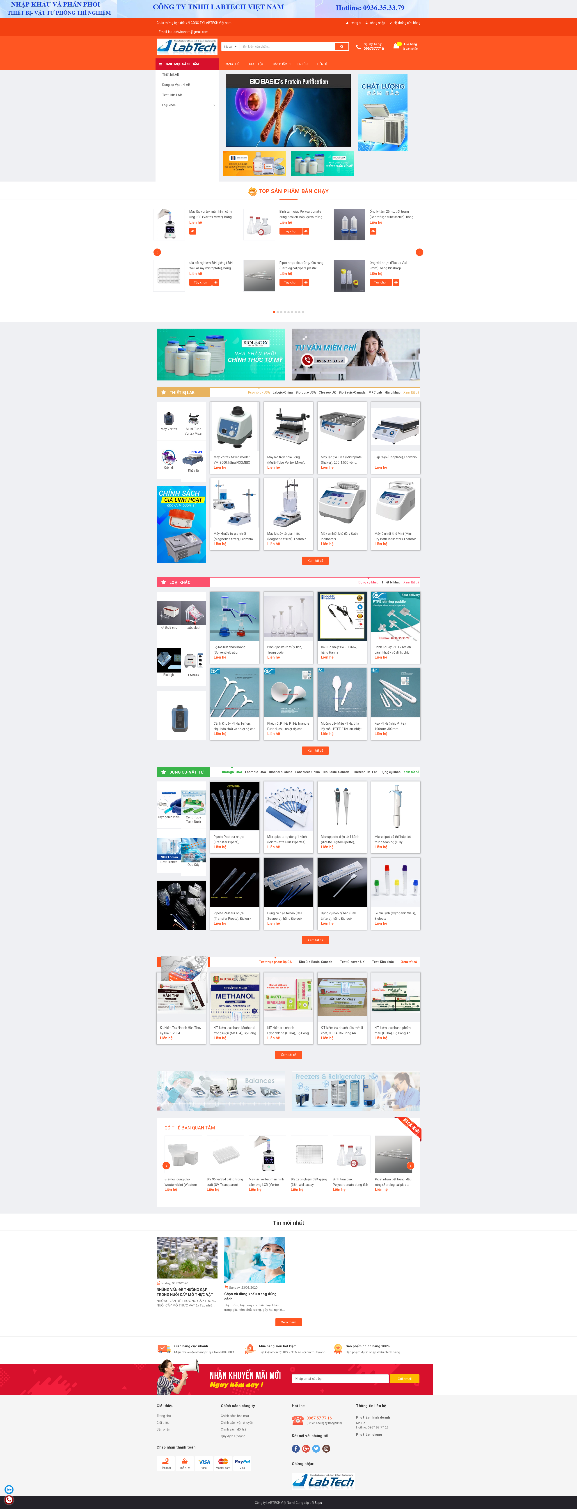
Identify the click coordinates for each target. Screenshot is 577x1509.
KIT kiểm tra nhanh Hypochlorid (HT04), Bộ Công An (234, 1033)
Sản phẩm (164, 1429)
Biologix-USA (306, 392)
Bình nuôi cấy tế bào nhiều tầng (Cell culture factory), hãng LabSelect (392, 275)
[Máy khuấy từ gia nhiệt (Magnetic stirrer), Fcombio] (234, 503)
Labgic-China (283, 392)
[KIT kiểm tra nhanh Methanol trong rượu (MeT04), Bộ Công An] (181, 997)
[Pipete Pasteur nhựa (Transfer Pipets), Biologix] (234, 882)
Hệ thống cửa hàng (407, 23)
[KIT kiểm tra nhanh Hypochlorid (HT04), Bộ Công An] (234, 997)
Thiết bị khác (391, 582)
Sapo (318, 1502)
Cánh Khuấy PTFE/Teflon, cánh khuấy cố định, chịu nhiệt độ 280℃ (393, 652)
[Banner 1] (389, 112)
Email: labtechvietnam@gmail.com (183, 32)
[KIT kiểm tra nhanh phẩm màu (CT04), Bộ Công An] (342, 997)
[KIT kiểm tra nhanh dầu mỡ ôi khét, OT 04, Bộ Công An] (288, 997)
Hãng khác (393, 392)
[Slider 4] (288, 108)
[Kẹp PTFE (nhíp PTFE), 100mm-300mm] (395, 692)
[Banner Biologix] (181, 905)
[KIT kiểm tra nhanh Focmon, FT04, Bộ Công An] (395, 997)
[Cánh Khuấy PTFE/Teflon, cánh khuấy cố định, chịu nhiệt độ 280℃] (395, 616)
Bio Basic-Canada (352, 392)
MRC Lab (375, 392)
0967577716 (374, 48)
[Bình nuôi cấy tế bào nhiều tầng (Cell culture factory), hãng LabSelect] (349, 283)
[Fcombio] (181, 715)
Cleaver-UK (327, 392)
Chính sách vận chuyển (237, 1422)
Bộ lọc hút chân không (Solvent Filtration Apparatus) (229, 652)
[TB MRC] (356, 1091)
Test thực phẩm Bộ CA (275, 962)
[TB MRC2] (221, 1091)
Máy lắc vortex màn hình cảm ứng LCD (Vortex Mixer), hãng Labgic (224, 1184)
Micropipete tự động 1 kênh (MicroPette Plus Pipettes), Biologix (287, 842)
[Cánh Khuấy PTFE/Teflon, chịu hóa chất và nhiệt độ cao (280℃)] (234, 692)
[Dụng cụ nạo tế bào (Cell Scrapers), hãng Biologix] (288, 882)
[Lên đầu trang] (569, 1499)
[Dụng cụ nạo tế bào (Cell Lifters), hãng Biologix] (342, 882)
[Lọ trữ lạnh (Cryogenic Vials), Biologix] (395, 882)
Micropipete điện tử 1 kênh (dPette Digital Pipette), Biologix (340, 842)
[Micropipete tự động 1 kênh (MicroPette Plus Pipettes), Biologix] (288, 806)
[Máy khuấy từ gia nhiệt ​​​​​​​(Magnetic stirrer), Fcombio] (288, 503)
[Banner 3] (322, 163)
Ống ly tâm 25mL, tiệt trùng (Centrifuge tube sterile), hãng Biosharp (301, 217)
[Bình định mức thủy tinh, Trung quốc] (288, 616)
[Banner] (181, 524)
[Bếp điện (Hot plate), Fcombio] (395, 426)
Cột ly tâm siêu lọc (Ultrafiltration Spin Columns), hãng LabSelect (391, 217)
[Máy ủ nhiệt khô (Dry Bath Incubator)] (342, 503)
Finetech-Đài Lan (365, 772)
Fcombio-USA (255, 772)
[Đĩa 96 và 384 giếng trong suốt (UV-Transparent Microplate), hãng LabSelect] (183, 1154)
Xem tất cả (411, 392)
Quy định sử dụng (233, 1436)
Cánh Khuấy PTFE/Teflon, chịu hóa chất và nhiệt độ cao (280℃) (234, 729)
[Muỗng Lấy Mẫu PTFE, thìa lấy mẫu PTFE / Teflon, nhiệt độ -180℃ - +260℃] (342, 692)
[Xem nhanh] (215, 231)
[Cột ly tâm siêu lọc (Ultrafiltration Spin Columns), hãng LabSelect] (349, 228)
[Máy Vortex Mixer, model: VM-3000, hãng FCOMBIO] (234, 426)
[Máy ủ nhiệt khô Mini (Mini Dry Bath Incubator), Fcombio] (395, 503)
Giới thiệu (163, 1422)
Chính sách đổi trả (233, 1429)
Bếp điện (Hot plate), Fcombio (396, 457)
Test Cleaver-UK (352, 962)
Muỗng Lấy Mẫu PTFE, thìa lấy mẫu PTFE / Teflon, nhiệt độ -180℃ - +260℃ (341, 729)
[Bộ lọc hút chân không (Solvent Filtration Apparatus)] (234, 616)
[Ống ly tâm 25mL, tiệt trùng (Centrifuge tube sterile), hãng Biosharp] (259, 224)
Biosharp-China (280, 772)
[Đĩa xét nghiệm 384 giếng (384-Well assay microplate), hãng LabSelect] (267, 1154)
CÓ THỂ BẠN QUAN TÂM (190, 1128)
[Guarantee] (323, 1481)
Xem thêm (288, 1322)
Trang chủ (164, 1416)
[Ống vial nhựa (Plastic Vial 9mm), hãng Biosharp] (259, 276)
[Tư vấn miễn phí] (356, 354)
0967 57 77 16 (319, 1418)
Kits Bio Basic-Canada (315, 962)
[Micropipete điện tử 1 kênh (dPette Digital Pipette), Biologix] (342, 806)
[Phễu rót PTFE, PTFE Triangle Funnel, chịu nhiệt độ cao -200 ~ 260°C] (288, 692)
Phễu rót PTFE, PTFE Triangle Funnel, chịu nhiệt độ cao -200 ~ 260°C (288, 729)
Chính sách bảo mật (235, 1416)
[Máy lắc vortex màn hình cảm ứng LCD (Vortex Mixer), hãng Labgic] (225, 1154)
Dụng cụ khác (368, 582)
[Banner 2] (254, 163)
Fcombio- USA (259, 392)
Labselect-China (307, 772)
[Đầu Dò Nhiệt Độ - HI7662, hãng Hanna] (342, 616)
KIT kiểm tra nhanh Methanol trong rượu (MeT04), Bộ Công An (181, 1033)
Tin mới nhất (288, 1223)
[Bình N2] (221, 354)
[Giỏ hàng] (396, 46)
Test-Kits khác (383, 962)
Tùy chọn (200, 231)
